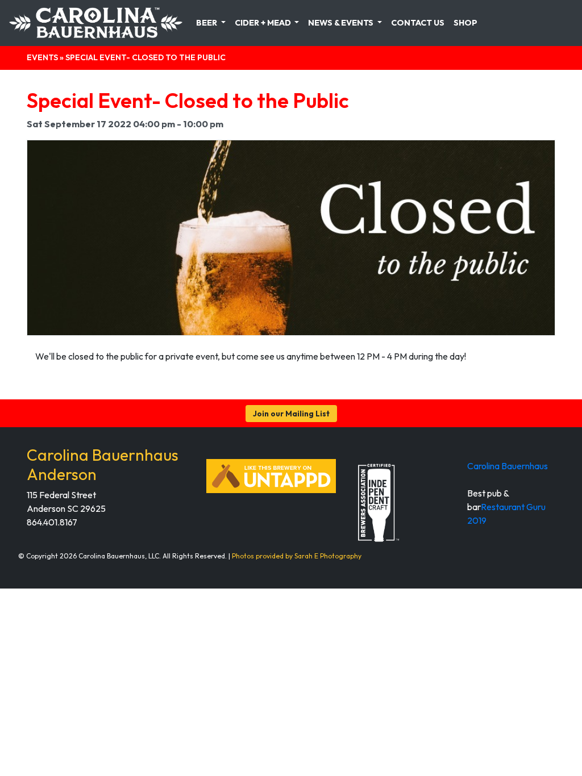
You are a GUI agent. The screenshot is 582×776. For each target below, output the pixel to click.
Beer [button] (207, 23)
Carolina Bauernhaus (507, 466)
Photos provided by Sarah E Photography (296, 556)
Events (42, 57)
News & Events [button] (341, 23)
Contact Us (417, 23)
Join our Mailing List (291, 413)
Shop (465, 23)
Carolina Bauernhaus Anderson (102, 464)
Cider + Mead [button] (264, 23)
